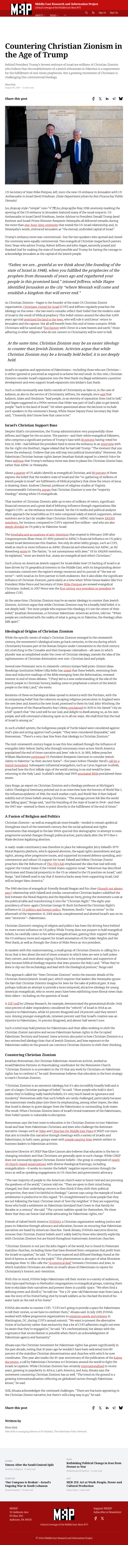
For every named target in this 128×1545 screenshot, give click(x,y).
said (103, 394)
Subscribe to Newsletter (107, 1512)
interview (107, 444)
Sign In (102, 12)
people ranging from (78, 1139)
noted (67, 670)
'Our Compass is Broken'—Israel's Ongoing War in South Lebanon (28, 1484)
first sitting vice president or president (85, 588)
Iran (69, 1459)
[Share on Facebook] (93, 99)
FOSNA (55, 1221)
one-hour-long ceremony (41, 225)
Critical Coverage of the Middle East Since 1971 (58, 7)
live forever (51, 328)
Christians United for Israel (41, 307)
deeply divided (14, 527)
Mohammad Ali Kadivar (77, 1471)
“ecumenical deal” (60, 1263)
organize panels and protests (88, 1316)
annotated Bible (88, 773)
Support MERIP (103, 1508)
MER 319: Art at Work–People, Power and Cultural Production (94, 1484)
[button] (41, 15)
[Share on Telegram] (114, 99)
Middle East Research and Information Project (66, 4)
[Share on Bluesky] (121, 98)
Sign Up (114, 12)
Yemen (8, 1461)
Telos (42, 1131)
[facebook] (96, 1518)
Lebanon (10, 1478)
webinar (18, 461)
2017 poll (13, 1003)
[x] (102, 1518)
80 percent (99, 473)
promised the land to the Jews (43, 319)
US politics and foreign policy (41, 909)
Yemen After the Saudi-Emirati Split (29, 1465)
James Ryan (72, 1490)
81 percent (88, 440)
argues (46, 489)
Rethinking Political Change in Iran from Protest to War (93, 1464)
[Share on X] (100, 99)
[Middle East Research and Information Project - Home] (21, 8)
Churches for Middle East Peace (73, 1131)
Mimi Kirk (10, 84)
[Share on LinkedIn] (107, 99)
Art (68, 1478)
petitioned (38, 757)
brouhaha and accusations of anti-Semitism (40, 534)
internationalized (92, 1366)
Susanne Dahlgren (14, 1469)
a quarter (19, 473)
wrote (23, 551)
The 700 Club (55, 864)
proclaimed (75, 708)
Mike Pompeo (73, 584)
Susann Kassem (12, 1490)
